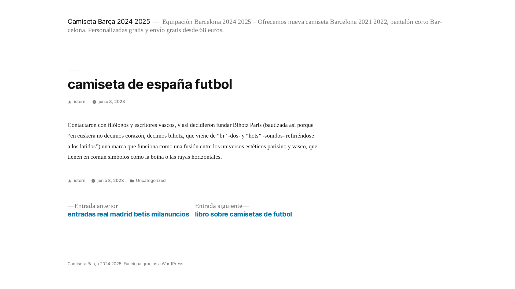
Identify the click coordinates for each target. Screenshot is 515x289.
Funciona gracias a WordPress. (154, 263)
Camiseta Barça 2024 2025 (109, 21)
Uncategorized (151, 180)
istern (79, 101)
